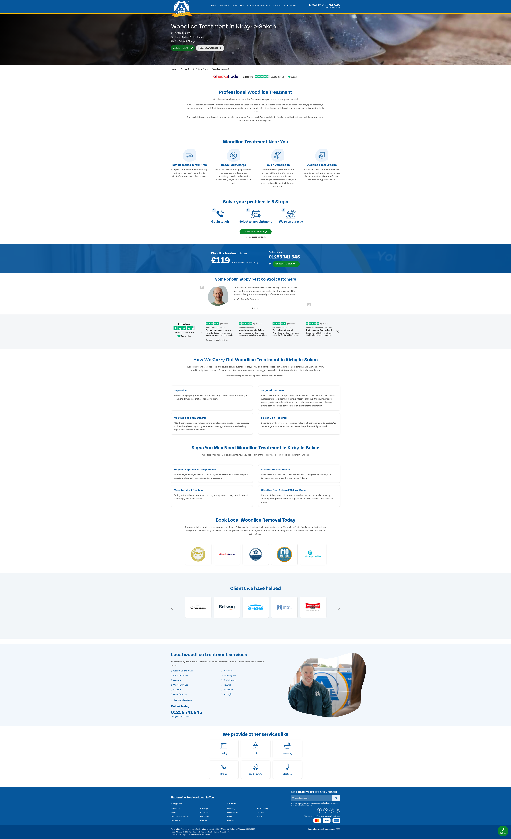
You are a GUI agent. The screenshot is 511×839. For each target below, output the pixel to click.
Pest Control (186, 69)
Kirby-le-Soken (202, 69)
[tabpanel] (255, 296)
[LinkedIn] (338, 810)
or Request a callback (255, 237)
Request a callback (208, 48)
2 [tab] (254, 308)
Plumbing (231, 808)
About (173, 812)
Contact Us (176, 820)
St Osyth (177, 689)
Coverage (204, 808)
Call (325, 5)
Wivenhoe (228, 689)
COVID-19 (204, 812)
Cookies (203, 820)
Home (173, 69)
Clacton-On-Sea (180, 685)
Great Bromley (180, 694)
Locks (229, 816)
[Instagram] (325, 810)
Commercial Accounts (180, 816)
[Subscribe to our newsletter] (336, 798)
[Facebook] (319, 810)
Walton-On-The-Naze (183, 671)
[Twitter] (331, 810)
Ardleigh (227, 694)
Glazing (230, 820)
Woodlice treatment (225, 253)
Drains (259, 816)
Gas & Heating (262, 808)
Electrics (260, 812)
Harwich (227, 685)
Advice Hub (175, 808)
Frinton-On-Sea (180, 675)
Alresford (227, 671)
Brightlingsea (229, 680)
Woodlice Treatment (220, 69)
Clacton (177, 680)
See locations (182, 700)
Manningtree (229, 675)
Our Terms (204, 816)
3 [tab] (257, 308)
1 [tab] (252, 308)
